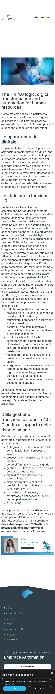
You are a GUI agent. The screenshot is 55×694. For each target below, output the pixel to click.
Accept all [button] (14, 689)
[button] (27, 619)
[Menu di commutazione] (36, 17)
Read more (17, 684)
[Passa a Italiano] (47, 17)
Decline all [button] (40, 689)
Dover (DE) (11, 635)
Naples (10, 623)
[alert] (27, 682)
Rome (9, 619)
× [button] (52, 673)
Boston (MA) (12, 639)
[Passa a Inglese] (42, 17)
